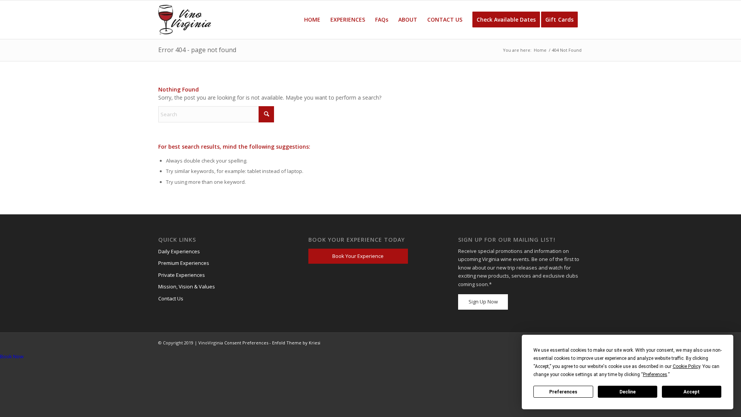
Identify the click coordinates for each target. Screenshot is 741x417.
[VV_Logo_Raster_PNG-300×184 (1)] (184, 19)
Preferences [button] (655, 374)
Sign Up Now (483, 301)
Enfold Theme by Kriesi (296, 343)
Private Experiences (181, 274)
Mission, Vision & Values (186, 286)
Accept (691, 392)
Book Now (12, 356)
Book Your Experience (358, 256)
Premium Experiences (183, 262)
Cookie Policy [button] (686, 366)
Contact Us (170, 298)
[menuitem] (312, 19)
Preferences (563, 392)
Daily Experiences (179, 251)
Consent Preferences (246, 343)
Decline (627, 392)
